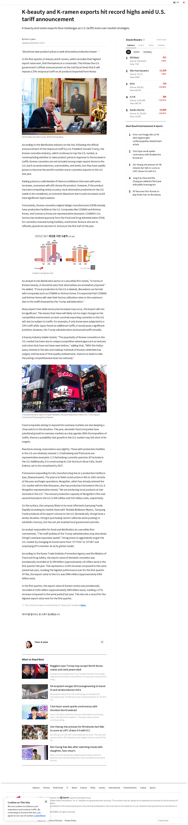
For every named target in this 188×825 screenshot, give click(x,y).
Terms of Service (55, 820)
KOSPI (136, 52)
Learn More (40, 815)
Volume (161, 45)
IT (67, 788)
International (114, 788)
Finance (46, 788)
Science (83, 788)
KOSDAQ (148, 52)
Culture (143, 788)
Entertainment (130, 788)
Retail (74, 788)
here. (83, 605)
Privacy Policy (70, 820)
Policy (92, 788)
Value (151, 45)
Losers (141, 45)
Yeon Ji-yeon (30, 39)
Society (102, 788)
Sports (153, 788)
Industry (35, 788)
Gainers (131, 45)
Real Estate (58, 788)
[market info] (143, 39)
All (128, 52)
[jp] (184, 2)
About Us (41, 820)
